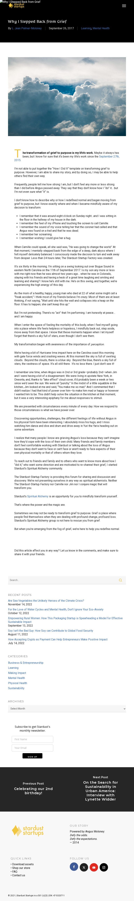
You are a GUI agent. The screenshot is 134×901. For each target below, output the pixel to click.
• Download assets (22, 864)
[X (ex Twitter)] (84, 867)
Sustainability (16, 688)
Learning (86, 28)
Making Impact (17, 673)
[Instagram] (104, 867)
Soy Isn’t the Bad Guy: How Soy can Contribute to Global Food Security (50, 630)
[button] (124, 5)
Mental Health (101, 28)
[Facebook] (74, 866)
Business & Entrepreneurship (25, 662)
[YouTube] (94, 867)
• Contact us (18, 875)
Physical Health (17, 683)
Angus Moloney (94, 831)
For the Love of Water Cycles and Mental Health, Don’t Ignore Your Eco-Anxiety (55, 609)
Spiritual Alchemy (37, 496)
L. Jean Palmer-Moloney (27, 28)
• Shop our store (20, 868)
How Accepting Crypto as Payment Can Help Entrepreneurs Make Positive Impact (57, 639)
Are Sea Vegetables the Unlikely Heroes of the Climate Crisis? (46, 600)
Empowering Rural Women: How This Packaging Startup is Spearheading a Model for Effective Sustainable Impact (65, 620)
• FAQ (14, 871)
